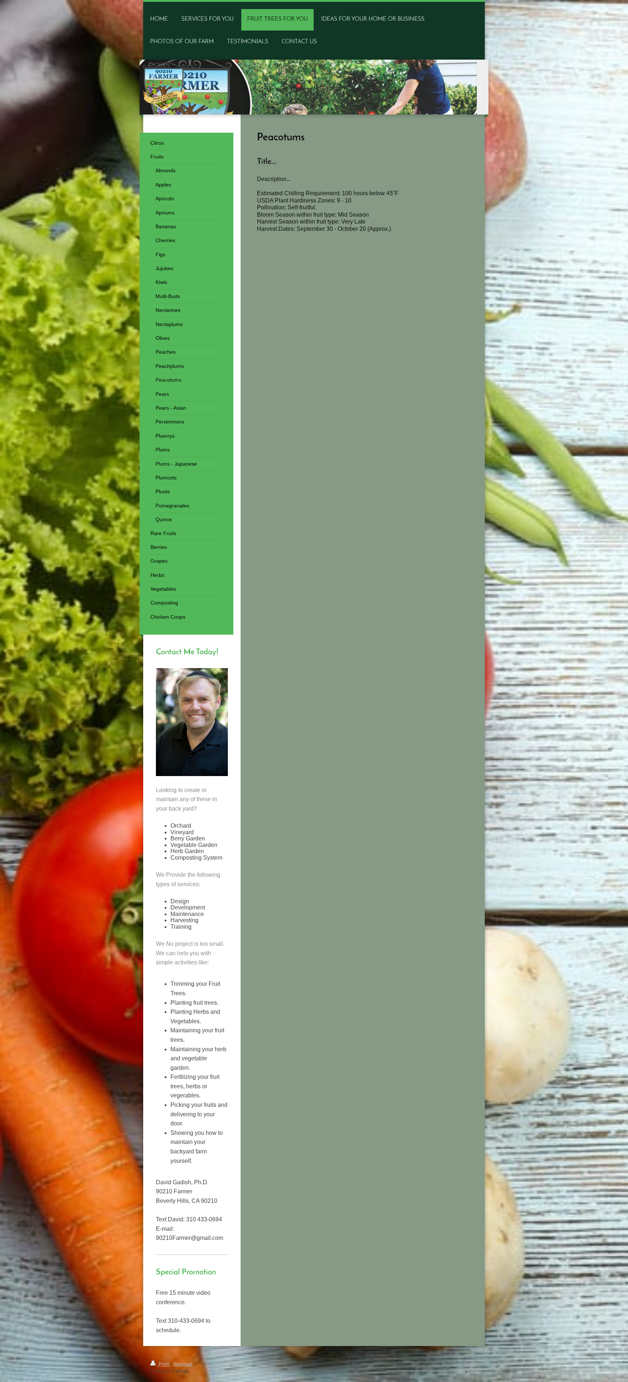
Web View (466, 1371)
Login (471, 1364)
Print (163, 1364)
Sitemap (182, 1364)
